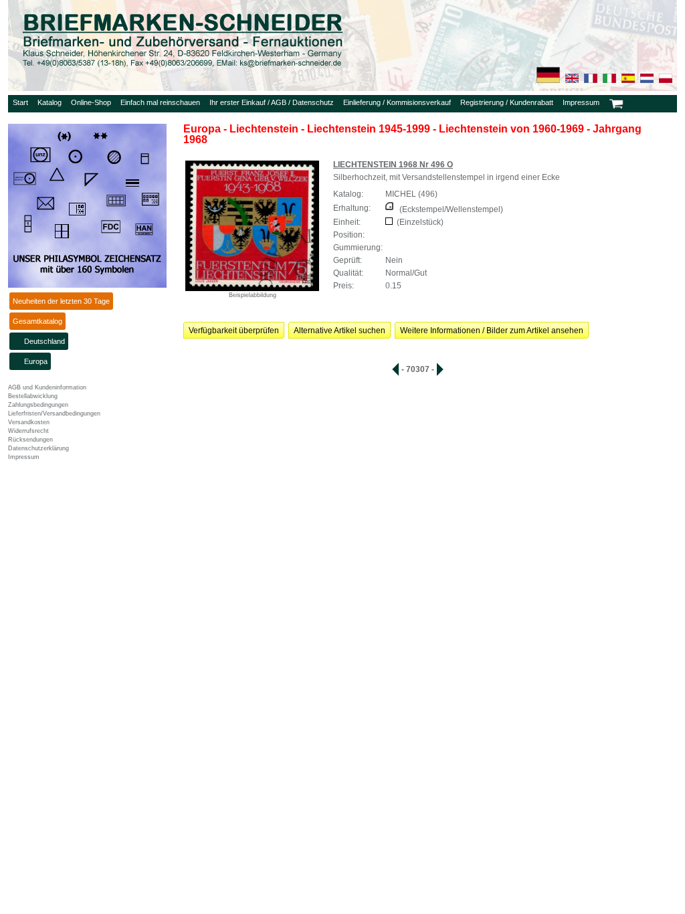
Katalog (49, 102)
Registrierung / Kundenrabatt (506, 102)
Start (20, 102)
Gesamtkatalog (37, 321)
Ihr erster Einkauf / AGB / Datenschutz (271, 102)
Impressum (581, 102)
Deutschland (44, 341)
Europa (35, 361)
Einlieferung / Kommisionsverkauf (397, 102)
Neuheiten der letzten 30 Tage (61, 301)
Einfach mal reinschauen (160, 102)
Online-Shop (91, 102)
